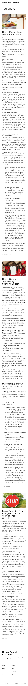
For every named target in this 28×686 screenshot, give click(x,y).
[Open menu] (25, 2)
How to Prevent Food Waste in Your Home (12, 33)
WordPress (23, 683)
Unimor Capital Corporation (10, 2)
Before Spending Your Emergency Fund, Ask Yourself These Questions (12, 514)
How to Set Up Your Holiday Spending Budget (10, 281)
